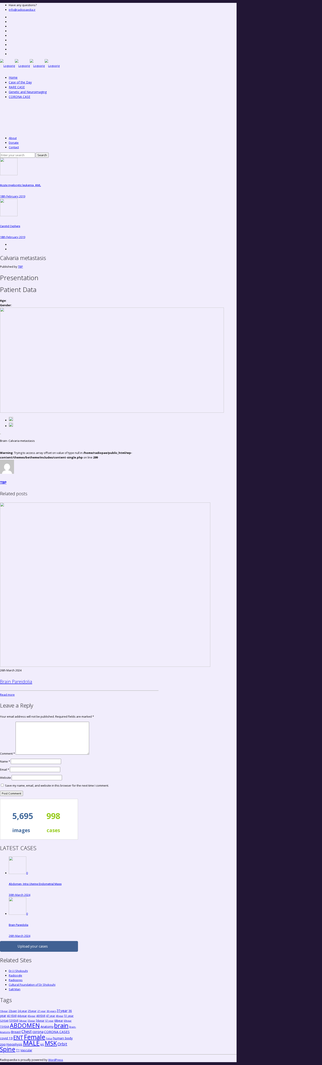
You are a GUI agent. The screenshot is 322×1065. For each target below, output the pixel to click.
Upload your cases (33, 946)
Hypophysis (14, 1044)
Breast (16, 1032)
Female (34, 1037)
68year (58, 1021)
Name (5, 761)
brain (61, 1025)
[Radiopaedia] (30, 65)
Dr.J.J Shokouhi (18, 971)
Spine (7, 1049)
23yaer (13, 1011)
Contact (14, 147)
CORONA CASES (57, 1032)
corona (37, 1031)
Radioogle (15, 975)
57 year (49, 1020)
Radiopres (16, 980)
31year (62, 1010)
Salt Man (14, 989)
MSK (51, 1043)
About (13, 138)
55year (31, 1020)
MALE (31, 1043)
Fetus (49, 1038)
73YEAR (4, 1026)
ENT (18, 1037)
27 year (41, 1011)
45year (31, 1015)
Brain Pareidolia (16, 681)
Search (42, 155)
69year (68, 1020)
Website (5, 778)
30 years (51, 1011)
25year (32, 1011)
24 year (22, 1011)
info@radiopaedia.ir (22, 10)
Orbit (62, 1044)
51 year (69, 1016)
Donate (14, 143)
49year (60, 1015)
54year (23, 1020)
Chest (26, 1031)
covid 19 (6, 1038)
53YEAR (13, 1020)
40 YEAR (12, 1015)
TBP (20, 267)
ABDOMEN (25, 1025)
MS (42, 1044)
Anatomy (47, 1026)
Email (4, 769)
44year (22, 1016)
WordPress (55, 1060)
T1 (18, 1050)
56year (40, 1020)
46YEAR (40, 1015)
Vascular (26, 1050)
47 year (50, 1015)
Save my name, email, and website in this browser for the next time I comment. (57, 785)
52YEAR (4, 1020)
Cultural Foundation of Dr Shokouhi (32, 985)
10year (4, 1011)
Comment (7, 753)
